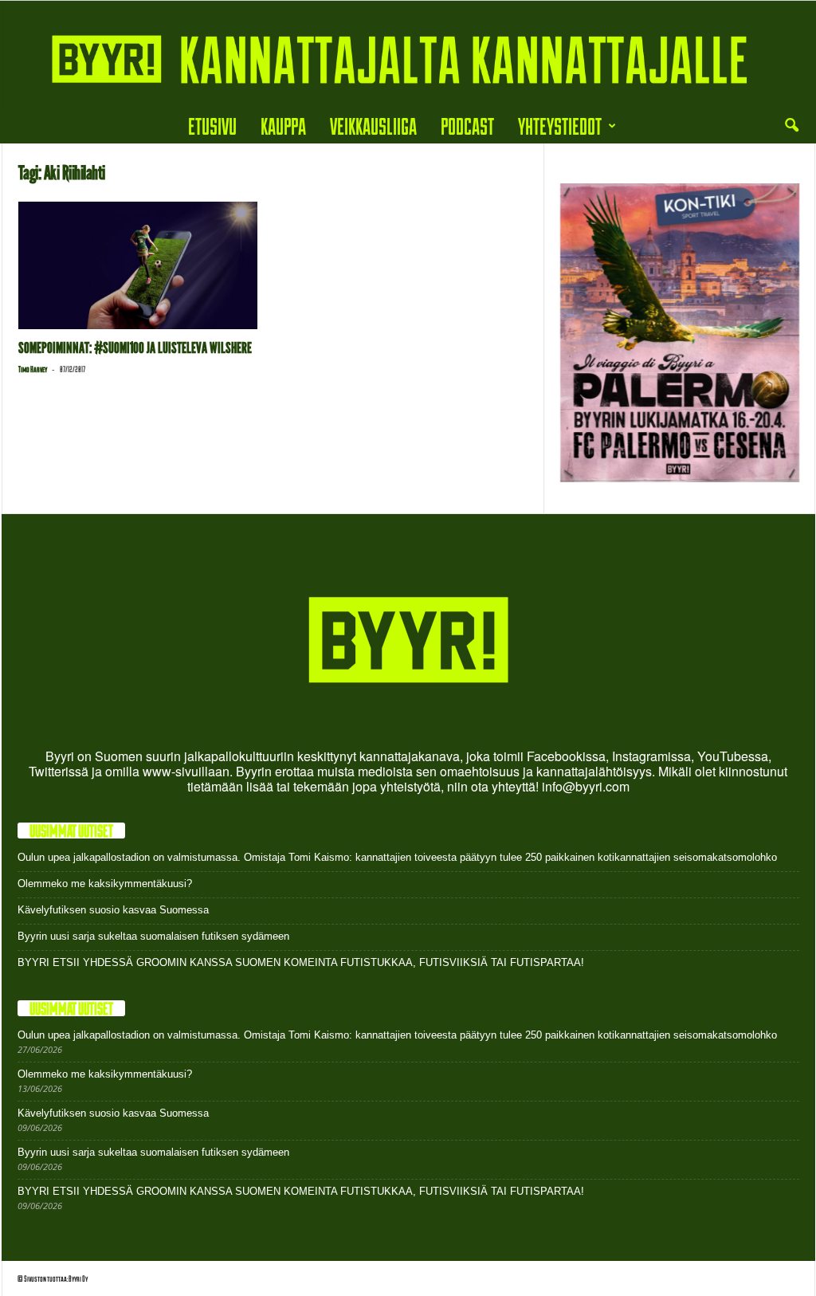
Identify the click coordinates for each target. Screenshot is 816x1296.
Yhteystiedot (560, 125)
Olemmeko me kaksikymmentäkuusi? (105, 884)
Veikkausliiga (373, 125)
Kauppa (283, 125)
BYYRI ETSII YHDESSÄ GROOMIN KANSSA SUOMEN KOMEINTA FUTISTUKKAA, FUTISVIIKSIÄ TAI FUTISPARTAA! (301, 962)
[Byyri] (408, 54)
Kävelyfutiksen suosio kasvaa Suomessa (113, 910)
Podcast (467, 125)
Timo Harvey (32, 369)
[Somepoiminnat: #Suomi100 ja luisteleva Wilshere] (137, 265)
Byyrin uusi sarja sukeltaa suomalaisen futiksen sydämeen (153, 936)
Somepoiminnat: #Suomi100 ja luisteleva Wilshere (135, 348)
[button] (791, 125)
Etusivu (212, 125)
